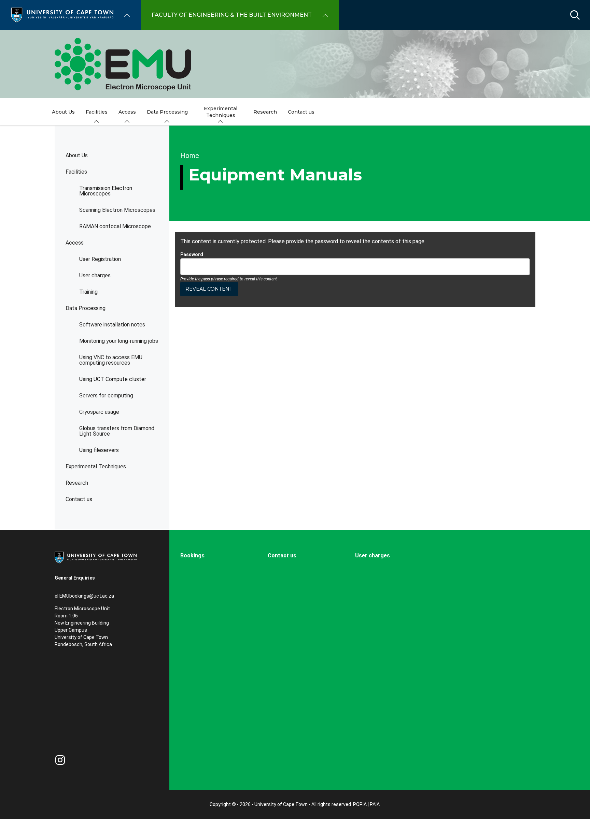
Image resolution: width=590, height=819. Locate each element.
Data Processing (86, 308)
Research (77, 483)
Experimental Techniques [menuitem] (220, 111)
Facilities (76, 172)
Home (189, 155)
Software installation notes (112, 324)
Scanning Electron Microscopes (117, 210)
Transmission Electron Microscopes (105, 191)
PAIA (375, 804)
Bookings (192, 555)
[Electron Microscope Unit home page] (295, 64)
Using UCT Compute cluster (112, 379)
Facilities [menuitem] (97, 112)
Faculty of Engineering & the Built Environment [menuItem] (232, 15)
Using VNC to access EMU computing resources (110, 360)
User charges (95, 275)
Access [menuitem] (127, 112)
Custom (60, 760)
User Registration (100, 259)
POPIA (360, 804)
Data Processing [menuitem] (167, 112)
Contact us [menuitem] (301, 112)
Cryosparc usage (99, 412)
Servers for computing (106, 395)
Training (88, 292)
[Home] (62, 14)
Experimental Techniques (96, 466)
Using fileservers (99, 450)
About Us (77, 155)
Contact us (79, 499)
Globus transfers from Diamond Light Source (116, 431)
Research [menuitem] (265, 112)
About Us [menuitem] (63, 112)
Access (75, 242)
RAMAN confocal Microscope (115, 226)
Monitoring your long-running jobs (118, 341)
